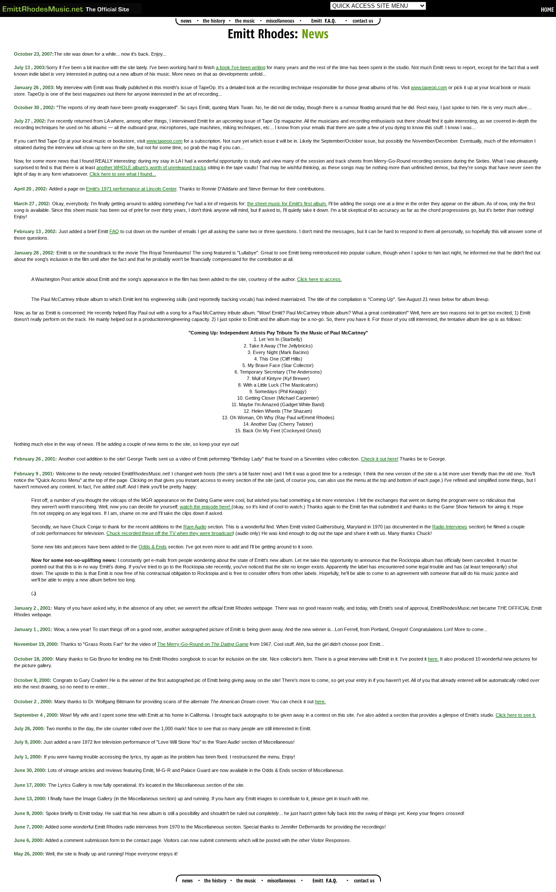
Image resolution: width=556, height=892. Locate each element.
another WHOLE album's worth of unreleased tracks (151, 167)
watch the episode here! (206, 506)
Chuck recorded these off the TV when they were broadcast (169, 533)
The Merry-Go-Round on (202, 644)
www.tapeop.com (429, 87)
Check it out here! (379, 458)
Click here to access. (319, 279)
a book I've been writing (240, 67)
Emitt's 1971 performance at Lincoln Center (131, 188)
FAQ (114, 231)
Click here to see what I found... (122, 174)
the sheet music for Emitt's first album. (287, 203)
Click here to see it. (516, 715)
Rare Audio (194, 526)
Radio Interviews (449, 526)
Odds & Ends (153, 546)
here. (433, 658)
